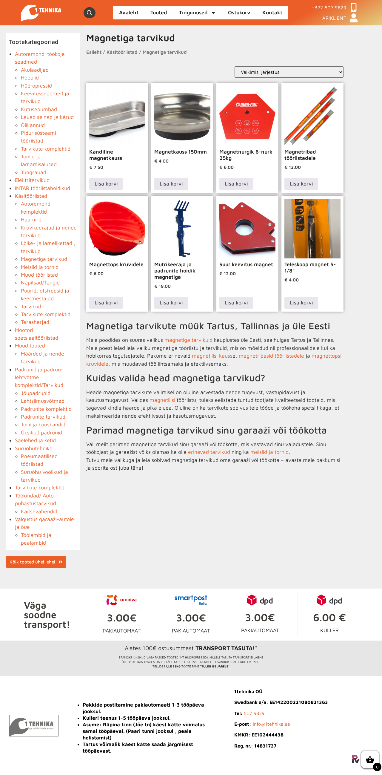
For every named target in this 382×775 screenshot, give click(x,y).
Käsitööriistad (31, 196)
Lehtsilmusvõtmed (42, 401)
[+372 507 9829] (353, 7)
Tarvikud (31, 306)
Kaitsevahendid (39, 511)
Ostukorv (239, 12)
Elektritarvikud (32, 180)
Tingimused (193, 12)
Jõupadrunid (35, 393)
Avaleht (128, 12)
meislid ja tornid (269, 452)
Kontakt (272, 12)
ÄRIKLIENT (334, 18)
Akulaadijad (35, 70)
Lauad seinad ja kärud (47, 117)
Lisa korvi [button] (106, 183)
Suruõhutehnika (34, 448)
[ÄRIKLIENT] (353, 17)
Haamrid (31, 219)
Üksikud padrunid (41, 432)
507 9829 (254, 713)
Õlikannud (33, 125)
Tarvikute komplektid (45, 148)
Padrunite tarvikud (43, 416)
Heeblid (30, 77)
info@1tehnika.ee (271, 724)
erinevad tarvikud (209, 452)
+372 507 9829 (329, 7)
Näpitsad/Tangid (40, 282)
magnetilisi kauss (212, 356)
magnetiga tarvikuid (188, 340)
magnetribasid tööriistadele (271, 356)
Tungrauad (33, 172)
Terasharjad (35, 322)
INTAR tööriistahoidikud (42, 188)
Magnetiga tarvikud (44, 259)
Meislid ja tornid (39, 267)
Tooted (158, 12)
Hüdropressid (36, 85)
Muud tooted (30, 345)
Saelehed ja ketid (35, 440)
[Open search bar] (90, 13)
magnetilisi (162, 400)
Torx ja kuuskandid (43, 424)
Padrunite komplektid (46, 409)
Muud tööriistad (39, 275)
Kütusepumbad (39, 109)
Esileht (93, 52)
